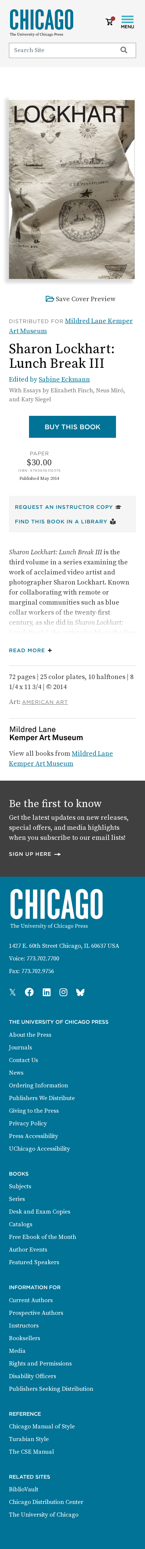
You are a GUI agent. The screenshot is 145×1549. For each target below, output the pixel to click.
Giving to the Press (34, 1111)
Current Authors (31, 1300)
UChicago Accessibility (39, 1149)
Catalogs (20, 1224)
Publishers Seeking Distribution (51, 1389)
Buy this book (80, 426)
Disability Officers (32, 1376)
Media (17, 1351)
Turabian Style (29, 1439)
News (16, 1073)
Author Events (28, 1249)
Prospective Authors (36, 1313)
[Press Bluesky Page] (80, 992)
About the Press (30, 1035)
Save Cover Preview (86, 299)
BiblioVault (23, 1489)
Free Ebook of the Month (42, 1237)
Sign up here (35, 853)
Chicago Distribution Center (46, 1502)
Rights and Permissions (40, 1363)
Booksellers (24, 1338)
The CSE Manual (31, 1452)
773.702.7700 (42, 958)
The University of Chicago (43, 1514)
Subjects (20, 1186)
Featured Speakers (34, 1262)
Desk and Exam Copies (39, 1211)
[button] (32, 650)
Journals (20, 1047)
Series (17, 1199)
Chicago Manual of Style (42, 1426)
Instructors (24, 1325)
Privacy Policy (28, 1123)
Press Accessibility (33, 1136)
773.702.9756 (37, 971)
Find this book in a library (65, 521)
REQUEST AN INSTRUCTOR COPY (68, 506)
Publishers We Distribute (42, 1098)
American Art (45, 702)
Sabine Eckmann (64, 379)
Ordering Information (38, 1085)
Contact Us (23, 1060)
